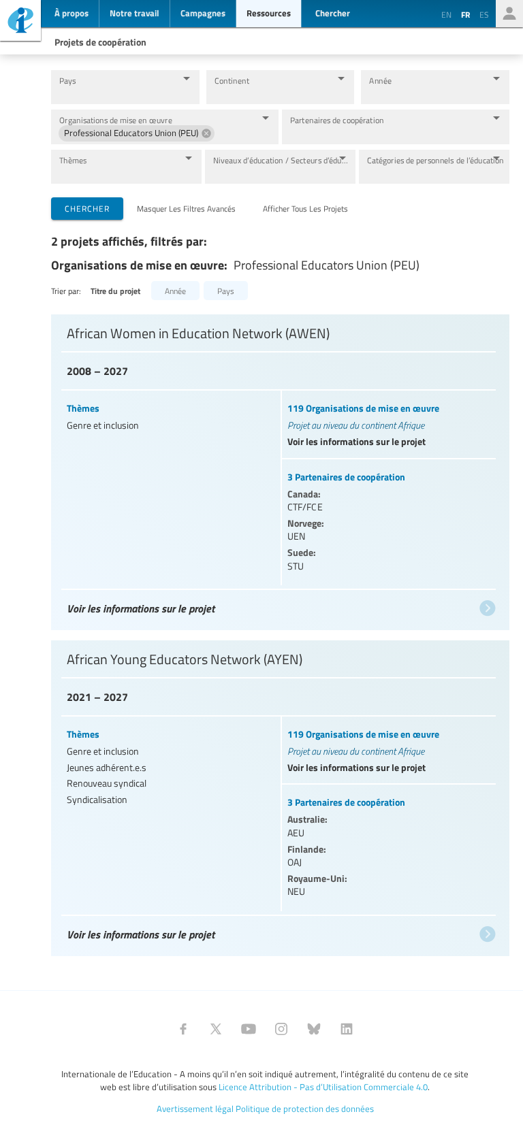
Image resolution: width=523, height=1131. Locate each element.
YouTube (248, 1029)
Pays (67, 80)
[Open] (186, 78)
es (484, 14)
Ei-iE (20, 22)
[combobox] (115, 93)
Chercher (87, 208)
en (446, 14)
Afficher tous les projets (305, 208)
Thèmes (72, 160)
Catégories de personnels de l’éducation (435, 160)
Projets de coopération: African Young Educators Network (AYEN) (278, 791)
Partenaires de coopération (336, 120)
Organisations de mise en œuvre (115, 120)
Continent (232, 80)
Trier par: (66, 290)
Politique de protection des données (305, 1108)
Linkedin (346, 1029)
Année (380, 80)
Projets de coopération (100, 41)
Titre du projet (115, 291)
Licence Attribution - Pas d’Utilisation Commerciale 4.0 (323, 1087)
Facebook (183, 1029)
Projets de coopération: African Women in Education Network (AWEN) (278, 465)
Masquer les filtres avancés (186, 208)
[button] (137, 133)
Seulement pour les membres (509, 13)
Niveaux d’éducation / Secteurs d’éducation (282, 160)
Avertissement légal (195, 1108)
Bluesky (314, 1029)
